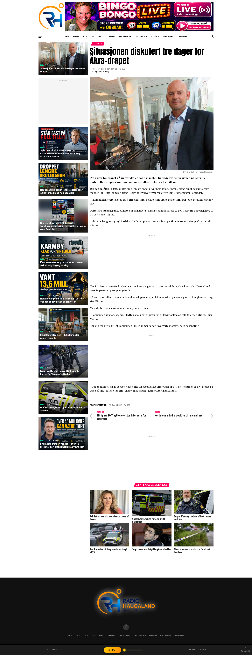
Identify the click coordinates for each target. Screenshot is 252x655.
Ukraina (111, 36)
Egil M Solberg (102, 71)
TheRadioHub (245, 651)
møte (127, 405)
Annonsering (125, 36)
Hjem (67, 36)
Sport (101, 36)
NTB (85, 36)
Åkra (112, 405)
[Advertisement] (63, 102)
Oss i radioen (141, 36)
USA (92, 36)
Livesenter (182, 36)
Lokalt (76, 36)
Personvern (168, 36)
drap (119, 405)
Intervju (155, 36)
